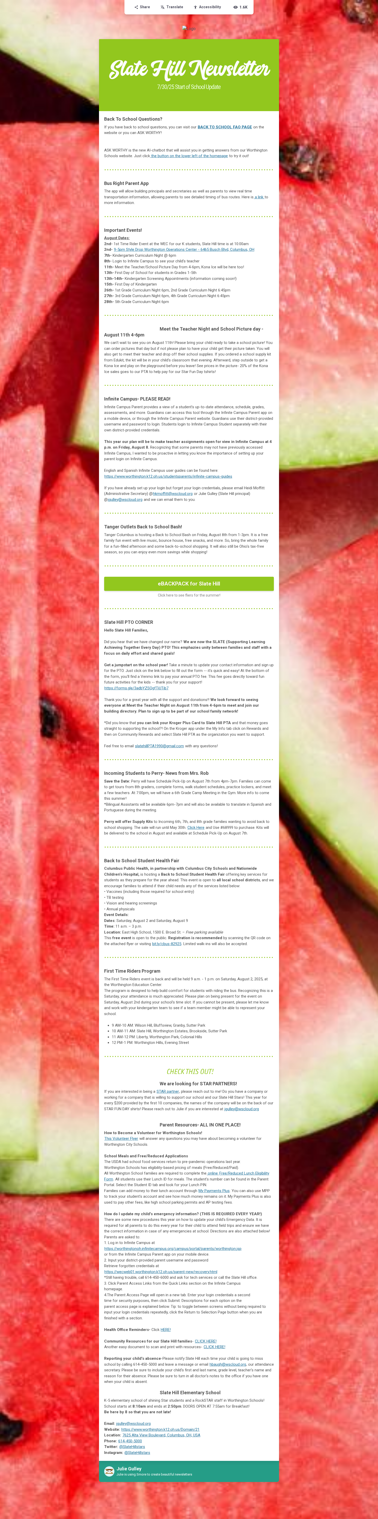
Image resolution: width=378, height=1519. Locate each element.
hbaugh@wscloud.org (228, 1364)
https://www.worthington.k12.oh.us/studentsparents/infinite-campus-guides (168, 476)
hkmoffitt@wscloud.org (173, 493)
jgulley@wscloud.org (125, 499)
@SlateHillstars (132, 1446)
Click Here (195, 827)
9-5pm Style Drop (184, 249)
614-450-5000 (130, 1441)
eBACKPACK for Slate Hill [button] (189, 584)
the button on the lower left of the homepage (189, 156)
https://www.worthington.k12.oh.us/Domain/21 (160, 1429)
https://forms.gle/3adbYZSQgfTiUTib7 (136, 688)
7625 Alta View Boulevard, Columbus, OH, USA (161, 1435)
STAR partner (168, 1091)
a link (259, 197)
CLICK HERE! (214, 1347)
